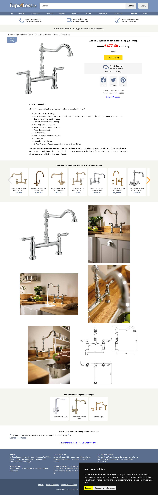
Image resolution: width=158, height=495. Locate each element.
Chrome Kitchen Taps (61, 34)
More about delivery (113, 71)
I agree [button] (88, 488)
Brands (145, 13)
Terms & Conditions (69, 484)
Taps (11, 13)
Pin (123, 85)
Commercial (102, 13)
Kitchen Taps (26, 34)
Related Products (113, 97)
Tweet (113, 85)
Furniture (49, 13)
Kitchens (62, 13)
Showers (21, 13)
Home (10, 34)
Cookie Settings (52, 484)
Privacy (41, 484)
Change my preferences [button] (105, 488)
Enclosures (75, 13)
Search (131, 6)
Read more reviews (68, 443)
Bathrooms (35, 13)
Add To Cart (113, 58)
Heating (88, 13)
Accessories (118, 13)
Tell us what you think (88, 443)
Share (103, 85)
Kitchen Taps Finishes (42, 34)
